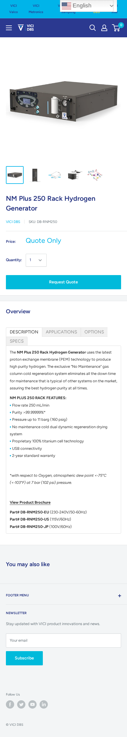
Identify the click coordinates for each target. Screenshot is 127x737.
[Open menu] (9, 27)
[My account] (104, 28)
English (81, 5)
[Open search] (92, 28)
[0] (116, 27)
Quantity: (14, 260)
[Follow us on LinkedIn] (44, 704)
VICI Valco (13, 9)
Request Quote (63, 282)
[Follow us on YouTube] (32, 704)
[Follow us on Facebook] (10, 704)
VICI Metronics (36, 9)
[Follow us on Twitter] (21, 704)
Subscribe (24, 658)
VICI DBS (13, 222)
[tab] (24, 332)
